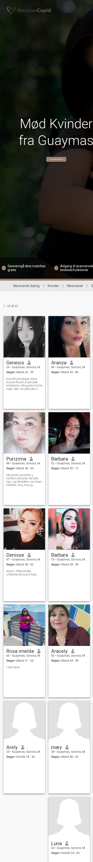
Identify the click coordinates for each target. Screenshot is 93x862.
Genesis (15, 363)
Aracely (59, 651)
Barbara (59, 459)
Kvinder (53, 286)
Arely (12, 747)
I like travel (13, 667)
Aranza (59, 363)
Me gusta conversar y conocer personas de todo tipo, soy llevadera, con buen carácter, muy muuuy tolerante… (24, 480)
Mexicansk (75, 286)
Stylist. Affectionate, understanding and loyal (21, 573)
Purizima (16, 459)
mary (56, 747)
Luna (56, 843)
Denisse (15, 555)
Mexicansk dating (26, 286)
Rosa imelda (20, 651)
